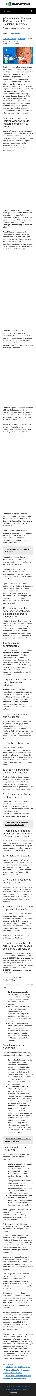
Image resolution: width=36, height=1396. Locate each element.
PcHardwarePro (14, 33)
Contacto (26, 1389)
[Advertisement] (18, 171)
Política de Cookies (22, 1386)
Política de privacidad (13, 1389)
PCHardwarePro (9, 39)
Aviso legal (10, 1386)
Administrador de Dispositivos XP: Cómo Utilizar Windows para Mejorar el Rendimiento (16, 1370)
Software (21, 39)
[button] (31, 11)
